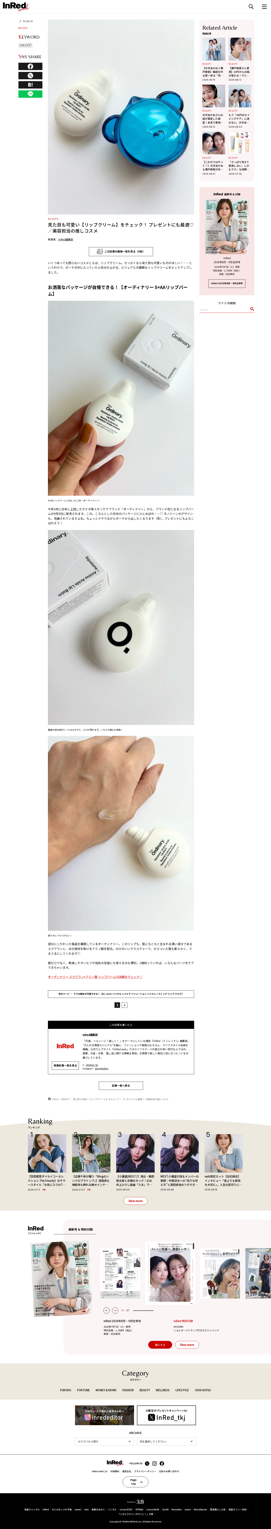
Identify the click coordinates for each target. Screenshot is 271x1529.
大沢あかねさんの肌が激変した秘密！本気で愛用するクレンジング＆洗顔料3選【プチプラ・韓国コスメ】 (213, 118)
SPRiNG (139, 1509)
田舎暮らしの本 (218, 1509)
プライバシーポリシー (145, 1471)
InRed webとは (99, 1471)
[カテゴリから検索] (104, 1441)
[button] (106, 1310)
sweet (78, 1509)
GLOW (165, 1509)
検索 (251, 6)
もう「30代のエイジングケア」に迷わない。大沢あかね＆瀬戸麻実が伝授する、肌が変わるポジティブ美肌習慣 (239, 118)
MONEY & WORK (106, 1390)
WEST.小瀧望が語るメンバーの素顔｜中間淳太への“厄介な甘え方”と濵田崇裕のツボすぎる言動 (179, 1180)
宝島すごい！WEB (238, 1509)
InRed (46, 1509)
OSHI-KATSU (203, 1390)
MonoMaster (200, 1509)
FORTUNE (83, 1390)
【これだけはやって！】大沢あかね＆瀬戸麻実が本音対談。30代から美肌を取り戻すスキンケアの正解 (212, 165)
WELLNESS (163, 1390)
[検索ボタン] (251, 310)
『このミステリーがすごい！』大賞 (135, 1514)
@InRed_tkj (92, 1064)
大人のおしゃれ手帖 (62, 1509)
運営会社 (126, 1471)
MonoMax (177, 1509)
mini (86, 1509)
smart (188, 1509)
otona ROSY (126, 1509)
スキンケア (25, 45)
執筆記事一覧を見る (65, 1065)
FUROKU (65, 1390)
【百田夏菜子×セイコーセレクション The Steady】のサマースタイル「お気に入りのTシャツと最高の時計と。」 (46, 1180)
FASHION (128, 1390)
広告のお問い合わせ (169, 1471)
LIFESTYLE (182, 1390)
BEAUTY (23, 28)
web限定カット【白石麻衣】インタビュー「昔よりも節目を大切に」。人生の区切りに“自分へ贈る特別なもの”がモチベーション (223, 1180)
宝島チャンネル (32, 1509)
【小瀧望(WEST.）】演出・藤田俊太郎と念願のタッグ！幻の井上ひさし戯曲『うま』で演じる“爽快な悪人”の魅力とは (135, 1180)
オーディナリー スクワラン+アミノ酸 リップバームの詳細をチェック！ (95, 976)
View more (135, 1201)
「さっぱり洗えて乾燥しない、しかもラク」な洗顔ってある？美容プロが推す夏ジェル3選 (240, 165)
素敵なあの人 (98, 1509)
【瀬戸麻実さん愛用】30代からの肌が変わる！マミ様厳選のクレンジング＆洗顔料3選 (239, 71)
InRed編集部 (65, 239)
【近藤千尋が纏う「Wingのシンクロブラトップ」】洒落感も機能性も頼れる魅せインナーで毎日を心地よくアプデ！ (91, 1180)
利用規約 (114, 1471)
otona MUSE (152, 1509)
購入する (160, 1345)
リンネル (112, 1509)
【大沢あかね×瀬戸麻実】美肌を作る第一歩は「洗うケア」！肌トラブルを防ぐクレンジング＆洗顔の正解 (212, 71)
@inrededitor (101, 1068)
